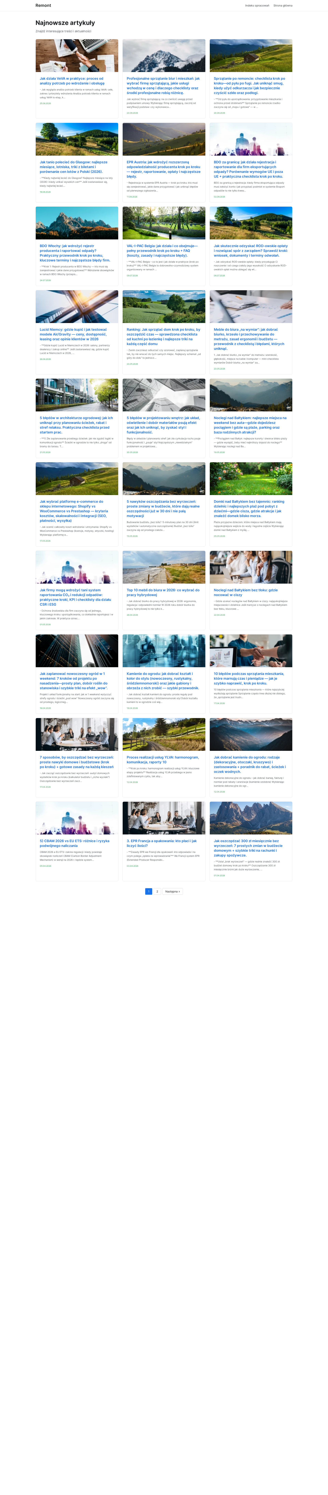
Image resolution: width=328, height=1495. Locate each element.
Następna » (172, 891)
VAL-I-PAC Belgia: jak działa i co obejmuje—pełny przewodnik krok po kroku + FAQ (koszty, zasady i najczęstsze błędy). (162, 250)
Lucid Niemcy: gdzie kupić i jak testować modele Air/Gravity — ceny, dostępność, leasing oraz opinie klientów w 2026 (73, 334)
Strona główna (283, 5)
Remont (43, 5)
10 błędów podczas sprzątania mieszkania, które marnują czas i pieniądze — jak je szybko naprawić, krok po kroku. (249, 678)
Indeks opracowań (257, 5)
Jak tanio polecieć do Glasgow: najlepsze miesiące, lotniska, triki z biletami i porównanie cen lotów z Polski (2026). (73, 167)
